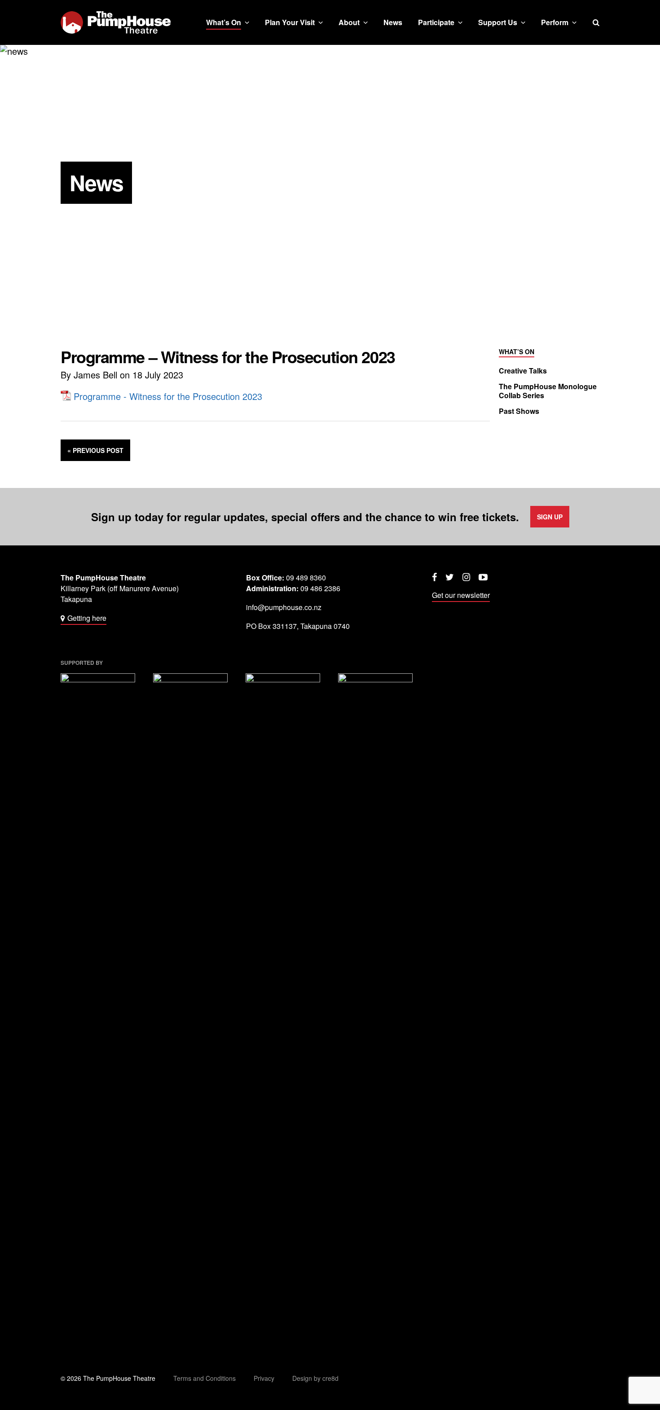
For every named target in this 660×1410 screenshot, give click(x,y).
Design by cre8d (315, 1378)
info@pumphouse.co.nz (283, 607)
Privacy (264, 1378)
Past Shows (519, 411)
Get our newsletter (461, 595)
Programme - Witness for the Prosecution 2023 (168, 396)
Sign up (550, 516)
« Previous (95, 450)
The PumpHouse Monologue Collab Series (548, 391)
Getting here (86, 618)
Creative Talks (523, 370)
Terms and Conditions (204, 1378)
